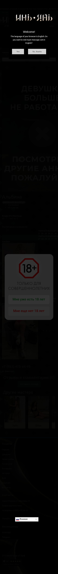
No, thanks (37, 51)
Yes (18, 51)
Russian (23, 519)
